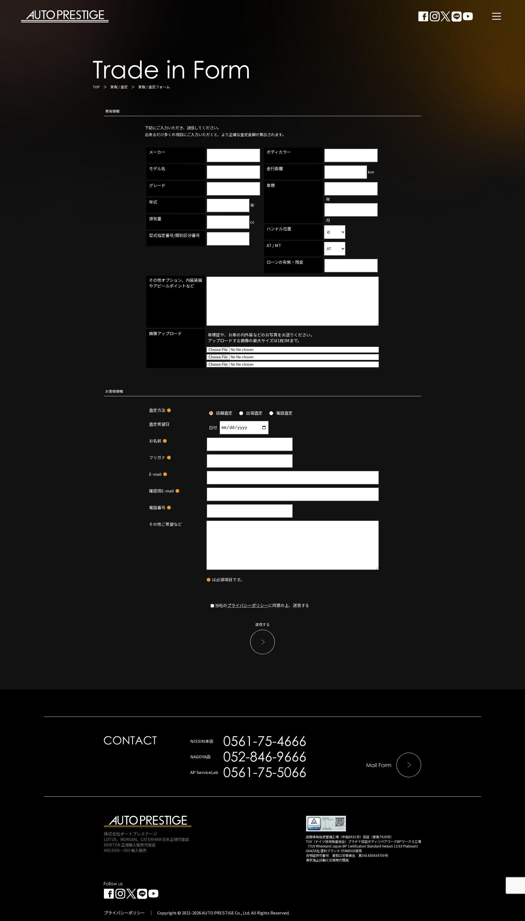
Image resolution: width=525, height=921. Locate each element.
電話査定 (284, 413)
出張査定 (254, 413)
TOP (96, 86)
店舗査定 (224, 413)
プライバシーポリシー (247, 605)
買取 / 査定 (119, 86)
